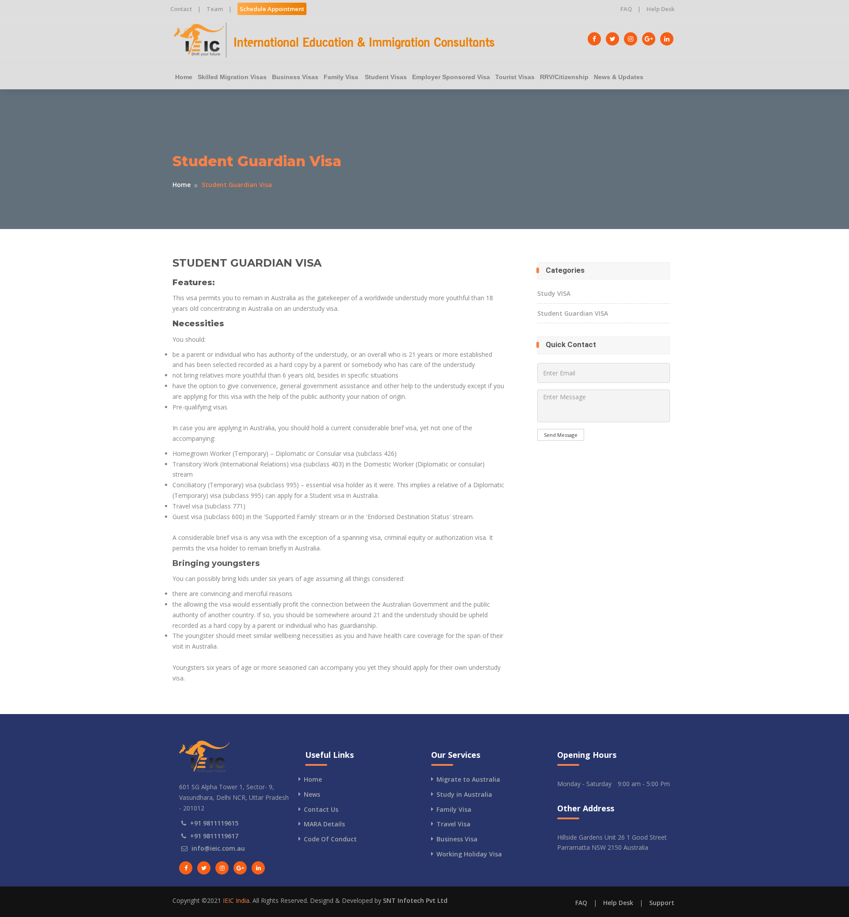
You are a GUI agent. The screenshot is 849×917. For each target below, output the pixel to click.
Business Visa (457, 839)
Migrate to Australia (468, 779)
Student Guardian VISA (572, 313)
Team (215, 9)
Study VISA (553, 293)
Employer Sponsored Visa (451, 76)
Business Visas (295, 76)
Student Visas (386, 76)
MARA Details (324, 824)
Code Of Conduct (330, 839)
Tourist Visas (515, 76)
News (312, 794)
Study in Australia (464, 794)
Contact (181, 9)
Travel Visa (453, 824)
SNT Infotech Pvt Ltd (415, 900)
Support (661, 902)
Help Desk (660, 9)
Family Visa (341, 76)
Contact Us (321, 809)
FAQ (626, 9)
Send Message (560, 435)
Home (183, 76)
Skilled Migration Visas (232, 76)
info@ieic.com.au (218, 848)
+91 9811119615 (214, 823)
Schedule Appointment (272, 9)
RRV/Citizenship (564, 76)
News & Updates (618, 76)
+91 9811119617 (214, 836)
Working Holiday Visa (469, 854)
